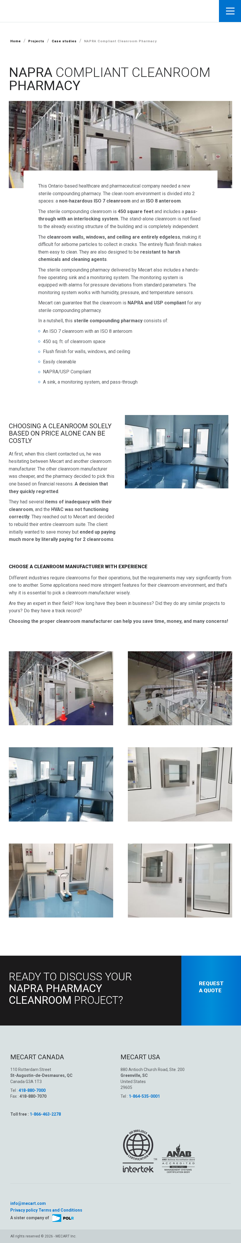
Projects (36, 41)
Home (15, 41)
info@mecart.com (28, 1203)
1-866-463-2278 (45, 1114)
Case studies (64, 41)
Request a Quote (211, 987)
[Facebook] (19, 1195)
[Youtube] (25, 1195)
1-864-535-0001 (144, 1096)
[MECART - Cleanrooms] (53, 10)
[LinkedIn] (13, 1195)
